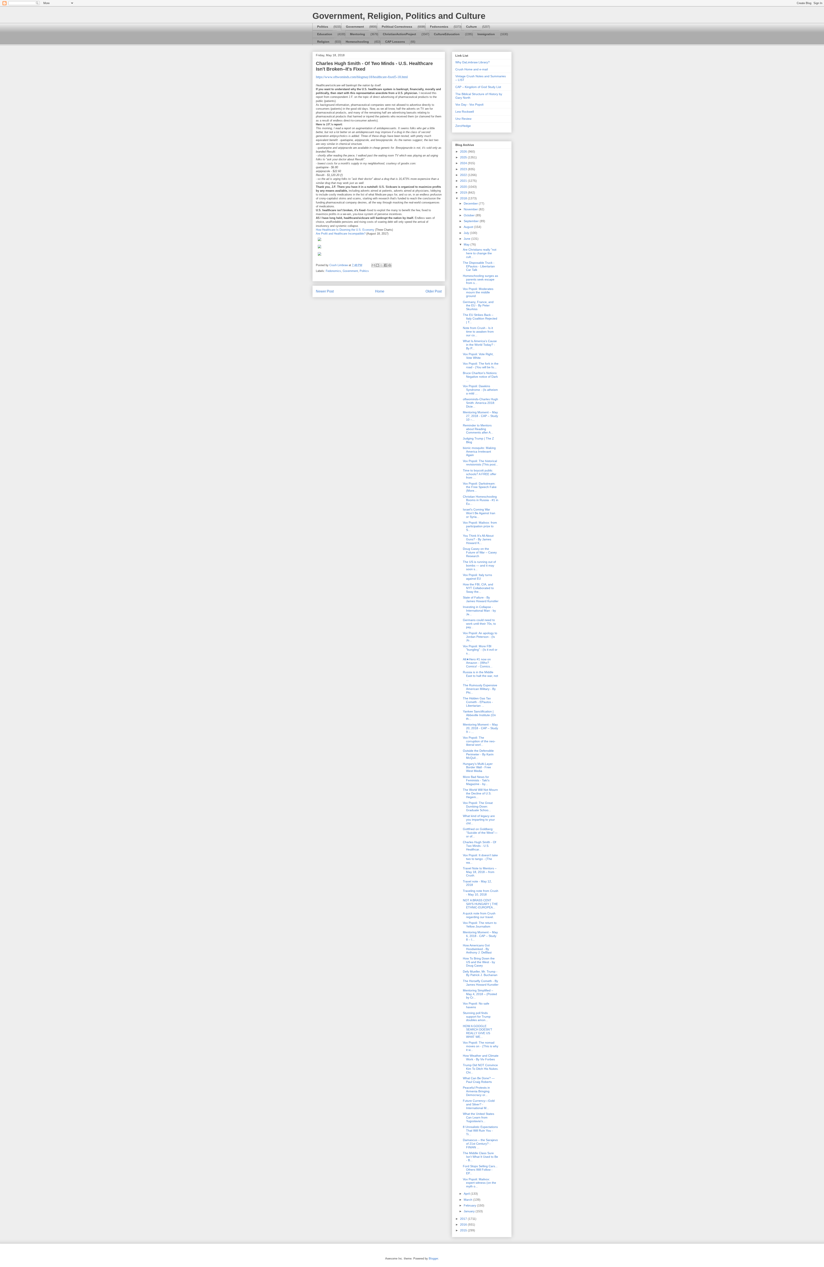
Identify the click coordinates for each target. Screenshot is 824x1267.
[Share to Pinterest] (390, 265)
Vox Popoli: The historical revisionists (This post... (480, 462)
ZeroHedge (463, 125)
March (468, 1199)
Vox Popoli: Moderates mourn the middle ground (478, 292)
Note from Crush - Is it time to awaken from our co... (478, 331)
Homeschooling (357, 41)
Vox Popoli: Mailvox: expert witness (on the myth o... (479, 1183)
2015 (464, 1230)
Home (379, 291)
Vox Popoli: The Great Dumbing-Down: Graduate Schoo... (478, 806)
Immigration (486, 34)
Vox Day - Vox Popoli (469, 104)
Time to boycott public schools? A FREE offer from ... (479, 474)
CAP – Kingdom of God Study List (478, 87)
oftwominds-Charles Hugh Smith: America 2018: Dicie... (480, 402)
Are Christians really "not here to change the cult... (479, 253)
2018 (464, 198)
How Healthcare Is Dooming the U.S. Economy (345, 229)
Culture (471, 26)
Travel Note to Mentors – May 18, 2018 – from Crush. (480, 872)
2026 (464, 151)
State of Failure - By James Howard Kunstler (480, 599)
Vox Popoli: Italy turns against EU (477, 576)
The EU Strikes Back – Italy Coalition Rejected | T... (480, 318)
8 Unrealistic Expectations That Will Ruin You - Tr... (480, 1130)
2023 (464, 169)
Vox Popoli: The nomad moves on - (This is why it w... (480, 1046)
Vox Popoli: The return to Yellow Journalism (480, 924)
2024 (464, 163)
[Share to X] (381, 265)
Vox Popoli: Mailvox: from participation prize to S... (480, 526)
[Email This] (373, 265)
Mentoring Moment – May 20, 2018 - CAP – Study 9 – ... (480, 728)
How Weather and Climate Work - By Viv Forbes (480, 1057)
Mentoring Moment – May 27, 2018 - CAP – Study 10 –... (480, 416)
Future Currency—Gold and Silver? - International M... (479, 1104)
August (469, 227)
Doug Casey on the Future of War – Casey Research (480, 552)
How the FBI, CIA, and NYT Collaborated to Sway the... (478, 588)
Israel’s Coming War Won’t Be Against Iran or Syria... (479, 513)
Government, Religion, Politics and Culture (398, 16)
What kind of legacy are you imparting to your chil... (479, 819)
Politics (322, 26)
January (470, 1211)
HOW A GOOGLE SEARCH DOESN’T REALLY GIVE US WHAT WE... (477, 1031)
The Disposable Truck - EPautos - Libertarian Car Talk (479, 266)
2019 (464, 192)
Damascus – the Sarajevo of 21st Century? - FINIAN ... (480, 1143)
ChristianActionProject (399, 34)
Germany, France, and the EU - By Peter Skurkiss (478, 305)
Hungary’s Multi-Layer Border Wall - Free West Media (478, 767)
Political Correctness (397, 26)
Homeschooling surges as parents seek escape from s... (480, 279)
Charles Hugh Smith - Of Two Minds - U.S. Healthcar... (479, 845)
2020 (464, 186)
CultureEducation (447, 34)
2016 (464, 1224)
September (472, 221)
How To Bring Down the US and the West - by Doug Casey (479, 962)
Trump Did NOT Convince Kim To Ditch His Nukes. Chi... (480, 1068)
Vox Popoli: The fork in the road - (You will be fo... (480, 365)
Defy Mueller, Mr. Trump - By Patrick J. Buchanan (480, 973)
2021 (464, 180)
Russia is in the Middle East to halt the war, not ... (480, 675)
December (471, 203)
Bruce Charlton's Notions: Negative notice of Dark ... (480, 376)
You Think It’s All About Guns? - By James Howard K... (478, 539)
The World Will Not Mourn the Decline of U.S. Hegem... (480, 793)
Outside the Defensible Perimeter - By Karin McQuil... (478, 754)
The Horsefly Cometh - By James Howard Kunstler (480, 982)
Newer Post (325, 291)
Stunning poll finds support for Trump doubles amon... (477, 1016)
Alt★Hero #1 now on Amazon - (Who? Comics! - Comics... (477, 663)
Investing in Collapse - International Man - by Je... (479, 610)
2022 (464, 175)
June (467, 238)
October (470, 215)
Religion (323, 41)
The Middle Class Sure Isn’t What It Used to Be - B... (480, 1156)
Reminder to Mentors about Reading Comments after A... (478, 429)
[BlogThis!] (377, 265)
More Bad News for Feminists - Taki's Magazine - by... (476, 780)
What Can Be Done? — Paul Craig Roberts (479, 1080)
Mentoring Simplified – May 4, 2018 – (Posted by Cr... (480, 994)
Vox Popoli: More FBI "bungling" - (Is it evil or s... (480, 649)
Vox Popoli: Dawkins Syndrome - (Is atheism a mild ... (480, 389)
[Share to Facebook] (385, 265)
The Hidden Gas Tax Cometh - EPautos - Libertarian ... (478, 702)
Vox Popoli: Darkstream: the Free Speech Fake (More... (480, 487)
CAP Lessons (395, 41)
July (467, 233)
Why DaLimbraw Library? (472, 62)
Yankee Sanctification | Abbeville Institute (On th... (479, 715)
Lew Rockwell (464, 111)
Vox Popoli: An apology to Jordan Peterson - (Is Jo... (480, 636)
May (467, 244)
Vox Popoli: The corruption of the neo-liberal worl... (479, 741)
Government (355, 26)
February (470, 1205)
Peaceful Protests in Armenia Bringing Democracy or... (476, 1091)
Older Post (434, 291)
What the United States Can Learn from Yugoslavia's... (478, 1117)
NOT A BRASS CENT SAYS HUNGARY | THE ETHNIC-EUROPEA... (480, 904)
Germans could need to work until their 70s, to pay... (479, 623)
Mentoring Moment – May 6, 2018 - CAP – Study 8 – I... (480, 936)
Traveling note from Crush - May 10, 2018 (480, 892)
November (471, 209)
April (467, 1193)
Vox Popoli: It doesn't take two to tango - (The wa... (480, 858)
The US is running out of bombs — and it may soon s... (479, 565)
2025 (464, 157)
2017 (464, 1218)
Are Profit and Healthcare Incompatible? (340, 233)
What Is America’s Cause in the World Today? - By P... (480, 344)
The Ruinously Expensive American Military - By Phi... (480, 689)
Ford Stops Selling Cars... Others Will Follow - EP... (480, 1169)
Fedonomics (439, 26)
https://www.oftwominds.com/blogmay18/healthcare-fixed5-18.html (362, 77)
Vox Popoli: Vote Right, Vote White (478, 355)
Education (324, 34)
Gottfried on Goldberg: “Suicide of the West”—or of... (480, 832)
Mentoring (357, 34)
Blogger (433, 1258)
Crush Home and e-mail (471, 69)
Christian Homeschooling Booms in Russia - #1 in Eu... (480, 500)
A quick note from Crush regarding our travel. (479, 915)
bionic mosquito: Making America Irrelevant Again (479, 451)
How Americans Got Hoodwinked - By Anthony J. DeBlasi (477, 949)
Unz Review (463, 118)
